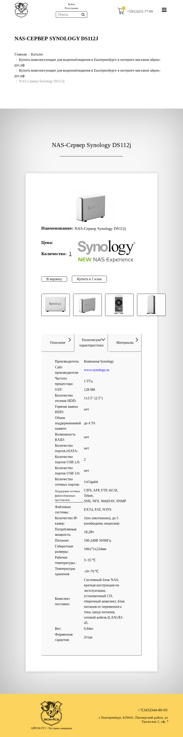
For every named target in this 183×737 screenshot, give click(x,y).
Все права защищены (60, 728)
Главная (21, 54)
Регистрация (71, 8)
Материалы (125, 342)
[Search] (83, 14)
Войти (71, 4)
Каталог (37, 54)
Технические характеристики (91, 342)
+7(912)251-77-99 (140, 11)
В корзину (54, 279)
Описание (57, 342)
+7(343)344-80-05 (153, 710)
